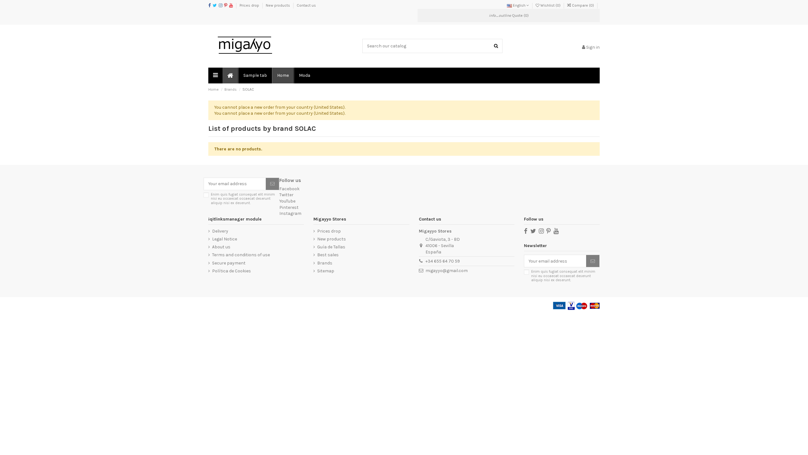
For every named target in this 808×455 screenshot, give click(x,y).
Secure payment (229, 263)
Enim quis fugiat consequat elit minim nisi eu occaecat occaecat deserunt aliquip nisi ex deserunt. (243, 198)
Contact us (306, 5)
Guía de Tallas (331, 247)
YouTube (287, 201)
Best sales (328, 255)
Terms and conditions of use (241, 255)
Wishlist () (550, 5)
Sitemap (325, 271)
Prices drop (250, 5)
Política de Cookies (231, 271)
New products (278, 5)
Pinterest (289, 207)
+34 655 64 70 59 (442, 261)
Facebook (289, 188)
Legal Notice (224, 239)
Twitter (286, 194)
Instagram (290, 213)
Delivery (220, 231)
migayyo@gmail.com (446, 270)
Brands (324, 263)
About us (221, 247)
